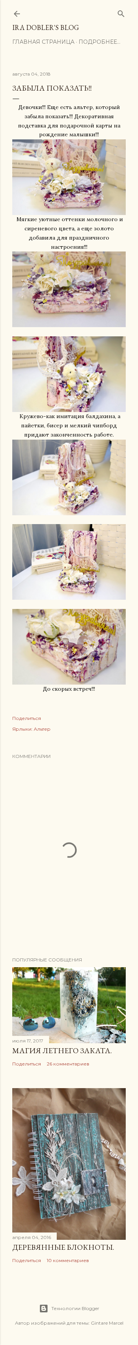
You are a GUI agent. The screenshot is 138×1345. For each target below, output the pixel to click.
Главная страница (43, 41)
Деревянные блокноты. (63, 1247)
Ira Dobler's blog (45, 27)
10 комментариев (68, 1260)
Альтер (42, 729)
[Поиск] (121, 12)
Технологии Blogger (75, 1308)
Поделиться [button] (26, 718)
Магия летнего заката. (62, 1050)
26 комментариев (68, 1064)
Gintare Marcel (107, 1323)
